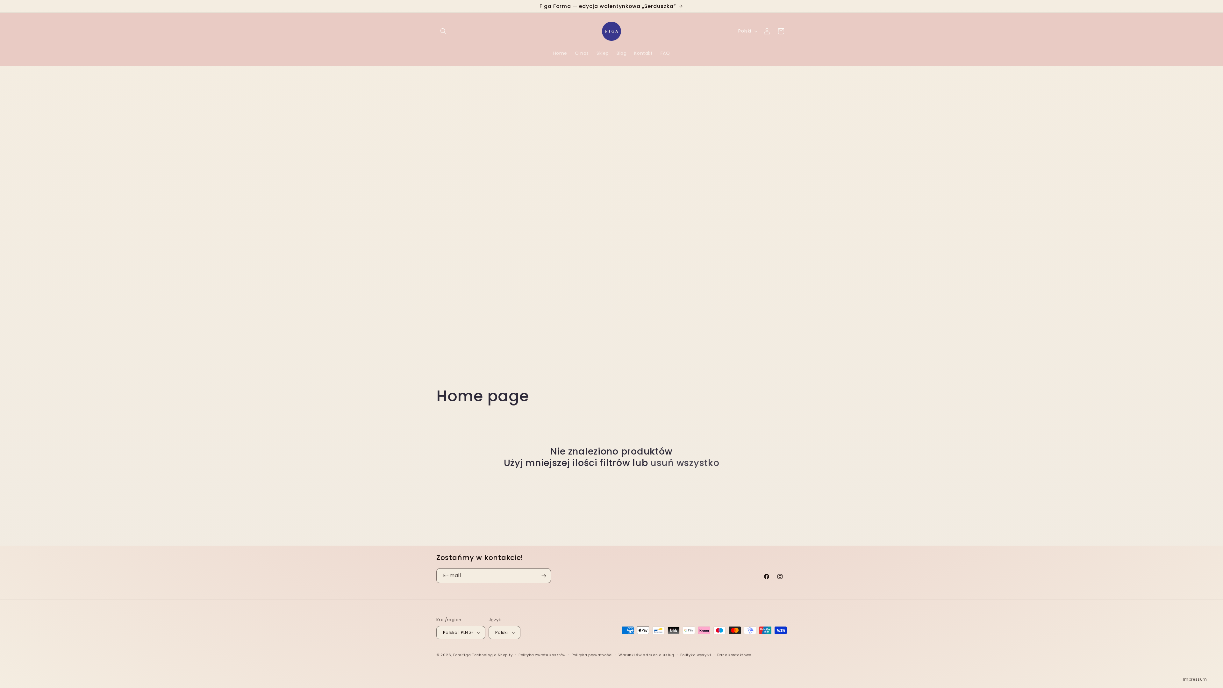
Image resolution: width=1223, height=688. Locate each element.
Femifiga (462, 654)
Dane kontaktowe (734, 654)
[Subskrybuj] (544, 575)
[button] (443, 31)
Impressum (1195, 679)
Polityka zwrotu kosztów (542, 654)
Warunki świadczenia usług (646, 654)
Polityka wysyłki (695, 654)
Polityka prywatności (592, 654)
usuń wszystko (684, 463)
